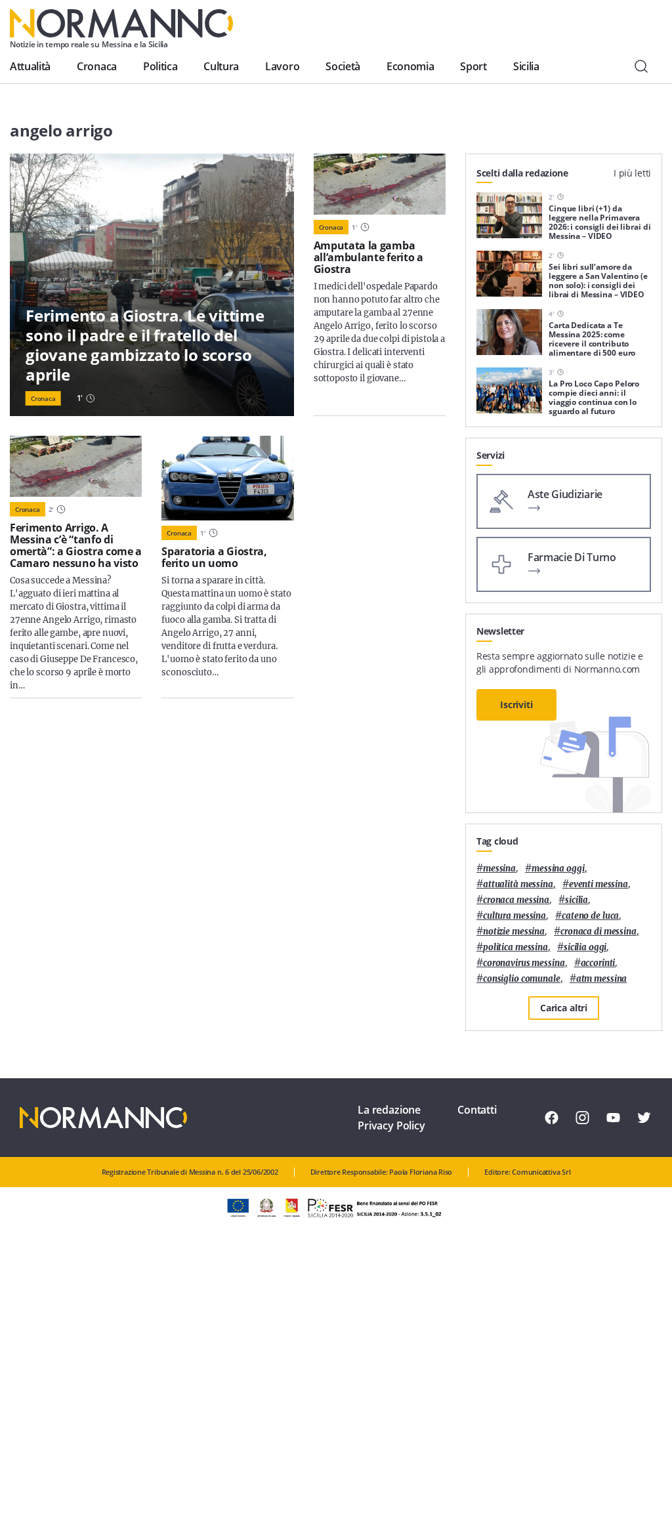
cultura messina (514, 915)
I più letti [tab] (632, 173)
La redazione (389, 1110)
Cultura (221, 66)
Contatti (477, 1110)
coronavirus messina (524, 963)
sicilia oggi (585, 947)
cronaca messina (516, 900)
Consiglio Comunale (521, 978)
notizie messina (514, 931)
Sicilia (526, 66)
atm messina (601, 978)
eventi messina (598, 884)
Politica (160, 66)
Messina (499, 868)
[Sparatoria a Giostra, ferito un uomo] (227, 478)
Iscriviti (516, 704)
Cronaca (97, 66)
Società (343, 66)
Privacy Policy (391, 1125)
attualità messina (518, 884)
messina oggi (558, 868)
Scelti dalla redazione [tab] (522, 173)
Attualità (30, 66)
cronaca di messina (598, 931)
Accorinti (598, 963)
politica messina (515, 947)
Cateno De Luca (590, 915)
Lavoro (282, 66)
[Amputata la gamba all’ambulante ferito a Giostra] (380, 184)
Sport (473, 66)
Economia (410, 66)
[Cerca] (641, 66)
